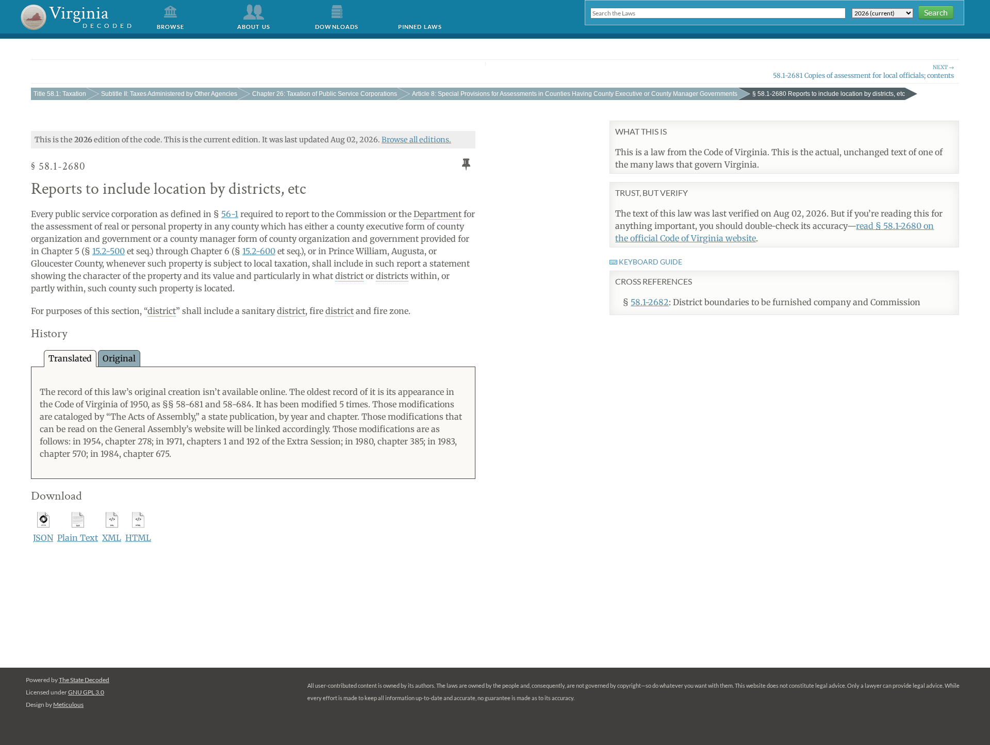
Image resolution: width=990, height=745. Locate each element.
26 (324, 93)
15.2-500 (108, 251)
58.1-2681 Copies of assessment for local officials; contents (863, 71)
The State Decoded (84, 680)
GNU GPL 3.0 (86, 692)
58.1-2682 (650, 302)
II (169, 93)
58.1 (60, 93)
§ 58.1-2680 (828, 93)
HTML (138, 538)
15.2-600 (258, 251)
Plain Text (77, 538)
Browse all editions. (416, 139)
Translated (70, 358)
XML (111, 538)
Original (119, 358)
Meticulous (68, 704)
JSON (43, 538)
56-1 (229, 214)
